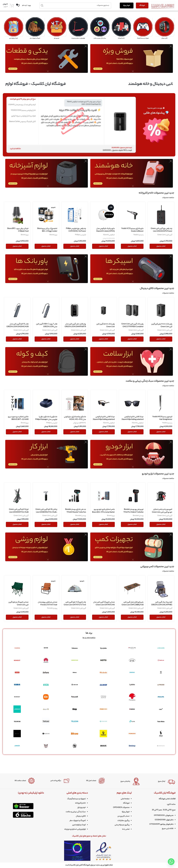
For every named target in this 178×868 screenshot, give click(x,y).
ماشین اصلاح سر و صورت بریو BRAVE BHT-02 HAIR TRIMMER (18, 419)
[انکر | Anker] (17, 746)
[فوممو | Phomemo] (132, 697)
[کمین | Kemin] (17, 685)
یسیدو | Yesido (138, 234)
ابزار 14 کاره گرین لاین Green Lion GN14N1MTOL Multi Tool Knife (19, 512)
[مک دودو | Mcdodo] (103, 672)
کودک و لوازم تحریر (79, 825)
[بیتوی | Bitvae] (74, 733)
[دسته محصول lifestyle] (99, 28)
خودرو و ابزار (82, 807)
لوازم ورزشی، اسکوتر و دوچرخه (75, 829)
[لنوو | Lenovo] (17, 672)
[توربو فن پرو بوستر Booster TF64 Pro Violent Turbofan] (132, 495)
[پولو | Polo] (161, 733)
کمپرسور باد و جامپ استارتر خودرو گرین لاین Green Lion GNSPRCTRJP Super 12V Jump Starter (162, 513)
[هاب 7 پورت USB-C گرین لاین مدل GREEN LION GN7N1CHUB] (46, 310)
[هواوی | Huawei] (46, 660)
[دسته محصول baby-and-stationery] (13, 28)
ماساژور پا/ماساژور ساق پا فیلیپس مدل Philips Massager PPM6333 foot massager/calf (46, 419)
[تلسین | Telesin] (74, 721)
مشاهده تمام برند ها (89, 638)
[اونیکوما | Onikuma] (46, 746)
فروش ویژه (126, 5)
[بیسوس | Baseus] (103, 733)
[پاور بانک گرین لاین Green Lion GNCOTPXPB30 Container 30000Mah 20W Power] (132, 310)
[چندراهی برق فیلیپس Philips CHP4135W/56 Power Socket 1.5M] (74, 215)
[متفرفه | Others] (74, 672)
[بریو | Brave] (103, 746)
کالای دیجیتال (81, 816)
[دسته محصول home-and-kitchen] (121, 28)
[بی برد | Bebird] (46, 733)
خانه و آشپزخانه (80, 803)
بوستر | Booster (138, 515)
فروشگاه (142, 5)
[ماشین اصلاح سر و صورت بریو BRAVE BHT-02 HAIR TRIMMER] (17, 403)
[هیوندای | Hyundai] (132, 660)
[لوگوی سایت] (163, 5)
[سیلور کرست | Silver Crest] (17, 697)
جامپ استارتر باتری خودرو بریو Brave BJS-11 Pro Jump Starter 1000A (103, 512)
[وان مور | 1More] (17, 648)
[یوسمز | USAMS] (161, 648)
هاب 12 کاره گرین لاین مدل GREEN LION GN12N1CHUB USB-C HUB (17, 327)
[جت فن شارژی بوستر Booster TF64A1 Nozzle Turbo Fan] (74, 495)
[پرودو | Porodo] (132, 733)
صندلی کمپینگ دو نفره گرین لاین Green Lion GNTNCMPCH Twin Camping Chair (18, 606)
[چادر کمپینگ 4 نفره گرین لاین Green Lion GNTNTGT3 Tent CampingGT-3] (74, 588)
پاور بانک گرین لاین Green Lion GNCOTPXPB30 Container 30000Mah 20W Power (132, 327)
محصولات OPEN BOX (121, 807)
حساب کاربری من (123, 816)
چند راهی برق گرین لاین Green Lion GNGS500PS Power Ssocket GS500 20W (161, 231)
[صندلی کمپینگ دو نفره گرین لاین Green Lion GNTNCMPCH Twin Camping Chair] (17, 588)
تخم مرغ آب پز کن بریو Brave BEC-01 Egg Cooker (47, 230)
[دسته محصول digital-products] (164, 28)
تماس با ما (126, 829)
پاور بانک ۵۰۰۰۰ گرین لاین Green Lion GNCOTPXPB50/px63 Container (105, 328)
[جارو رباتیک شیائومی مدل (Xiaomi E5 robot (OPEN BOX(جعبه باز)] (103, 215)
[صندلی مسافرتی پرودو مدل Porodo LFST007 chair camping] (46, 588)
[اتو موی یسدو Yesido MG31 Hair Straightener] (161, 403)
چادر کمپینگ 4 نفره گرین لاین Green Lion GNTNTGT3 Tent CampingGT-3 (75, 605)
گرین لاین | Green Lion (164, 234)
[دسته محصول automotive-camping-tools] (56, 28)
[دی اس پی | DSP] (74, 709)
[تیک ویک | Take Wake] (161, 721)
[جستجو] (42, 5)
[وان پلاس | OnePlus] (161, 660)
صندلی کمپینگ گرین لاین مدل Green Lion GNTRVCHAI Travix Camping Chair (104, 605)
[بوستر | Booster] (17, 733)
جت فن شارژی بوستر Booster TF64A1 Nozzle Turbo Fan (75, 511)
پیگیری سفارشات (123, 820)
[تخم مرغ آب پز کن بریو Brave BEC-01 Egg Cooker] (46, 215)
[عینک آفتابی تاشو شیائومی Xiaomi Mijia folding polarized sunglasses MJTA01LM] (103, 403)
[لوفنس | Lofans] (46, 672)
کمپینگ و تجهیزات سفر (78, 820)
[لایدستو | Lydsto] (132, 685)
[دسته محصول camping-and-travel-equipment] (35, 28)
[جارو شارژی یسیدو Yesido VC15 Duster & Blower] (132, 215)
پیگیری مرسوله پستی (122, 825)
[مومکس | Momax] (132, 672)
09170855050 (159, 815)
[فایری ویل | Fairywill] (74, 697)
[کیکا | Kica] (46, 685)
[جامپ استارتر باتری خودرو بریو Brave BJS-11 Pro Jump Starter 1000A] (103, 495)
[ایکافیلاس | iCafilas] (74, 746)
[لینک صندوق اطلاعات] (159, 781)
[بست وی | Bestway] (132, 746)
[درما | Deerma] (46, 709)
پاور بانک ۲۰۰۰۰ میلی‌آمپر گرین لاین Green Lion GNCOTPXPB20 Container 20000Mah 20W (161, 328)
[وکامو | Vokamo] (74, 648)
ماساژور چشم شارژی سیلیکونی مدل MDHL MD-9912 (75, 418)
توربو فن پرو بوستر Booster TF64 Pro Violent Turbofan (133, 511)
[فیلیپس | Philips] (161, 697)
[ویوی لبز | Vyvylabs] (103, 648)
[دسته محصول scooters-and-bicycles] (78, 28)
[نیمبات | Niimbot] (17, 660)
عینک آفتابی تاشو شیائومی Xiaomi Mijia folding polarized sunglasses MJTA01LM (104, 419)
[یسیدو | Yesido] (132, 648)
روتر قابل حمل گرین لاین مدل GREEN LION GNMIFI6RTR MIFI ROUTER (75, 327)
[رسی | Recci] (103, 709)
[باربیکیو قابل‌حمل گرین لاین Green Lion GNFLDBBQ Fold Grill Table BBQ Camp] (132, 588)
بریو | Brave (53, 234)
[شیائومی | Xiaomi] (46, 697)
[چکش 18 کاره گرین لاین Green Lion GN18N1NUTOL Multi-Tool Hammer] (46, 495)
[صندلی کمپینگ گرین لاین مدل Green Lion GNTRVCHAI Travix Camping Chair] (103, 588)
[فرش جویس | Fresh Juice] (103, 697)
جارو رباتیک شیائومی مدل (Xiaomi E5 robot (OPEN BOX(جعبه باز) (105, 231)
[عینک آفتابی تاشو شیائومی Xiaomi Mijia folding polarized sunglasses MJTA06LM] (132, 403)
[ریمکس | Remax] (132, 709)
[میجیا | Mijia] (161, 672)
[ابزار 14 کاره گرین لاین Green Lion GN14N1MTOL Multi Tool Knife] (17, 495)
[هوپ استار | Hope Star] (74, 660)
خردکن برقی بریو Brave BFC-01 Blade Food (18, 230)
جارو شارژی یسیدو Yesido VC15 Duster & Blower (132, 230)
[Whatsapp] (171, 861)
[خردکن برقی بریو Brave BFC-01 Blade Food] (17, 215)
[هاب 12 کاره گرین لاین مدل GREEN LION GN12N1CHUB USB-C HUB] (17, 310)
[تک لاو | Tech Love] (46, 721)
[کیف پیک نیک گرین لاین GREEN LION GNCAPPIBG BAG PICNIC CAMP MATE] (161, 588)
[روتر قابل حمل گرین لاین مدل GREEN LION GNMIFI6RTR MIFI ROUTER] (74, 310)
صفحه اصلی (125, 798)
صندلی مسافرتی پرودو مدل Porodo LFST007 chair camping (47, 605)
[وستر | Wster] (46, 648)
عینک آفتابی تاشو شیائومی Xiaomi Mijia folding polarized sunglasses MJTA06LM (133, 419)
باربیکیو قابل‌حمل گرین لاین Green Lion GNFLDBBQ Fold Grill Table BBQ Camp (133, 605)
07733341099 (154, 824)
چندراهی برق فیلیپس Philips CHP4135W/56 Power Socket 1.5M (76, 231)
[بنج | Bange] (161, 746)
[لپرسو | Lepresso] (161, 685)
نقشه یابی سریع (167, 828)
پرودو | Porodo (52, 608)
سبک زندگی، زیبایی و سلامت (76, 811)
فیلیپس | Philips (80, 234)
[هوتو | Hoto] (103, 660)
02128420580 (160, 820)
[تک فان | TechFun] (17, 721)
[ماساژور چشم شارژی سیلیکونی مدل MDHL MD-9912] (74, 403)
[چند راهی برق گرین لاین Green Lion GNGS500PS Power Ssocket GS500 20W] (161, 215)
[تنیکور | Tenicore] (103, 721)
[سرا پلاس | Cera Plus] (161, 709)
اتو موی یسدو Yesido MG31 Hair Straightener (162, 418)
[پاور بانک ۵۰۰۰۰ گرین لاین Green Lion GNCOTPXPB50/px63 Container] (103, 310)
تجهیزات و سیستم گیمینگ (76, 798)
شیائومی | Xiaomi (109, 234)
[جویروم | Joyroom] (17, 709)
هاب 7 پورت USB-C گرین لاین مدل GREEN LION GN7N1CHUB (46, 327)
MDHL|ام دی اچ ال (79, 423)
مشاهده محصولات (168, 197)
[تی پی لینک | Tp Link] (132, 721)
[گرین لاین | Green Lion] (74, 685)
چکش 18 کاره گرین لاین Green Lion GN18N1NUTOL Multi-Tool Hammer (46, 512)
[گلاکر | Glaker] (103, 685)
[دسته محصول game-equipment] (142, 28)
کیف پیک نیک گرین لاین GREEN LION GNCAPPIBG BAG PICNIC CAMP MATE (161, 605)
